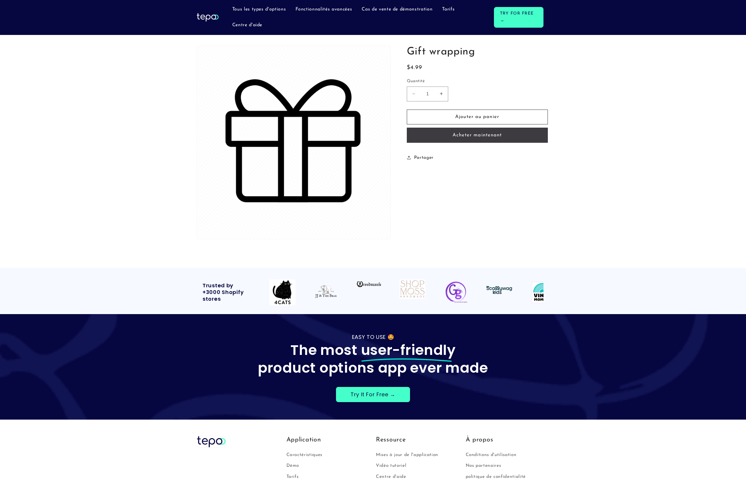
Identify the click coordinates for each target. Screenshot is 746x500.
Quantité (416, 81)
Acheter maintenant (477, 135)
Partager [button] (424, 157)
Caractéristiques (304, 455)
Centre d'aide (391, 476)
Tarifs (292, 476)
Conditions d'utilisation (491, 455)
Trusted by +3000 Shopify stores (223, 292)
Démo (292, 465)
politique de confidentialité (496, 476)
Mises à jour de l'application (407, 455)
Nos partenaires (483, 465)
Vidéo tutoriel (391, 465)
